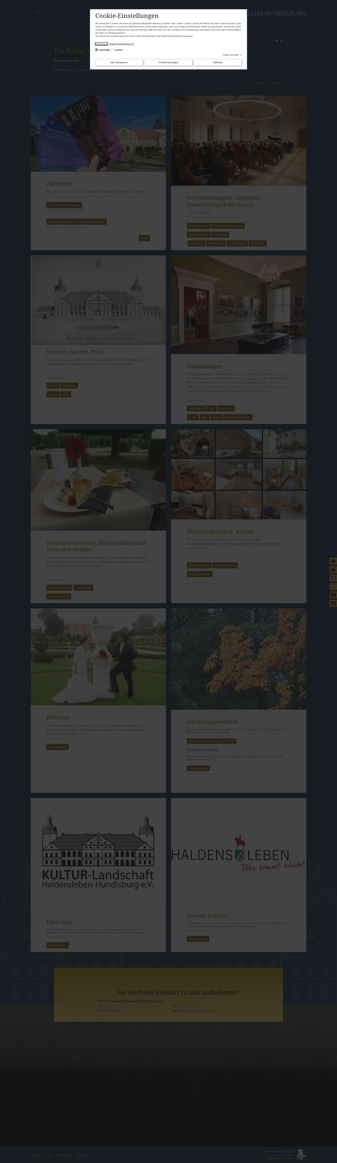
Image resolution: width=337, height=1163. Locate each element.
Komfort (118, 50)
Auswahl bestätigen (168, 62)
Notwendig (104, 50)
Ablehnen (218, 62)
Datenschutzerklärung (122, 43)
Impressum (101, 43)
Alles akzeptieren (119, 62)
